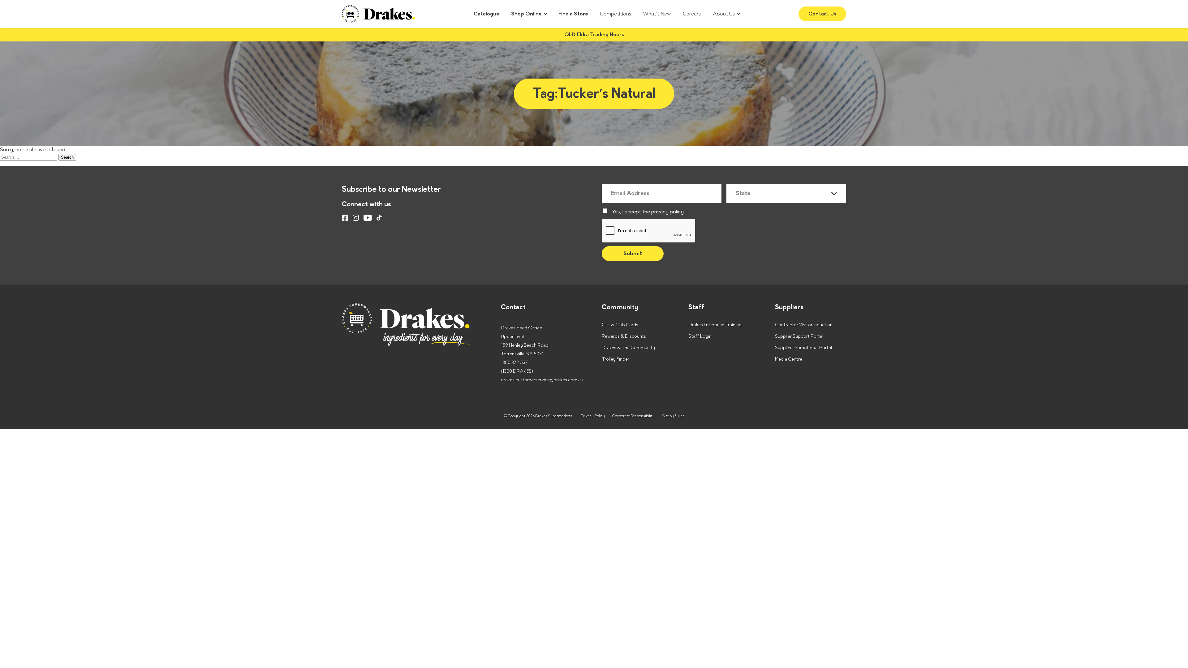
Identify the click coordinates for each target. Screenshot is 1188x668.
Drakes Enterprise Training (715, 325)
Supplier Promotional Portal (803, 347)
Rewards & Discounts (624, 336)
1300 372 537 (514, 362)
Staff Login (700, 336)
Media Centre (788, 359)
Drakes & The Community (628, 347)
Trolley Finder (615, 359)
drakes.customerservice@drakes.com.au (542, 380)
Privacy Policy (593, 416)
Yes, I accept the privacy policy (648, 212)
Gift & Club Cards (620, 325)
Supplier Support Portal (799, 336)
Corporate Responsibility (633, 416)
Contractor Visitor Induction (804, 325)
